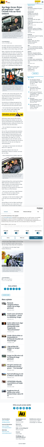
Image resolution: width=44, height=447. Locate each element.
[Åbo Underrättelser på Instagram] (20, 408)
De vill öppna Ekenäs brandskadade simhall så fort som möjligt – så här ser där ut (36, 82)
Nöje (29, 65)
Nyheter (30, 34)
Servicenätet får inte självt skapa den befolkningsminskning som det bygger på (35, 22)
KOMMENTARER (6, 295)
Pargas (29, 51)
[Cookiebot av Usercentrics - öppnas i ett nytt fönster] (38, 208)
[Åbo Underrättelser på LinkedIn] (27, 408)
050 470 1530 (5, 431)
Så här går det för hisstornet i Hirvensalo (35, 89)
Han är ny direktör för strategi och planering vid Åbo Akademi (35, 48)
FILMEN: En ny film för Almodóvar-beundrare (33, 15)
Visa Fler (35, 73)
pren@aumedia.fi (6, 422)
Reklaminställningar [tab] (27, 211)
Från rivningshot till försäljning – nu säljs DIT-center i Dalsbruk (36, 106)
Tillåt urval (22, 237)
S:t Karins (30, 57)
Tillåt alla (36, 237)
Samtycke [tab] (6, 211)
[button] (37, 3)
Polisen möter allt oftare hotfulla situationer (34, 42)
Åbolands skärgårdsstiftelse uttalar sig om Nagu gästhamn (35, 54)
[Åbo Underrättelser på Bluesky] (17, 408)
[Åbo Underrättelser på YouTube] (24, 408)
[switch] (16, 233)
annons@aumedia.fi (6, 427)
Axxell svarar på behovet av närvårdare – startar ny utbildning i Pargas (36, 94)
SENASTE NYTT (31, 5)
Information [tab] (16, 211)
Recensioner (31, 12)
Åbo (29, 45)
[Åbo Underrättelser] (22, 414)
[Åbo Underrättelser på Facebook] (14, 408)
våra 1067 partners (8, 217)
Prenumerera (37, 1)
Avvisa (8, 237)
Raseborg (30, 7)
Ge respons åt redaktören (7, 279)
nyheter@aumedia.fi (6, 433)
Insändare (30, 18)
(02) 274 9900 (5, 420)
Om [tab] (38, 211)
